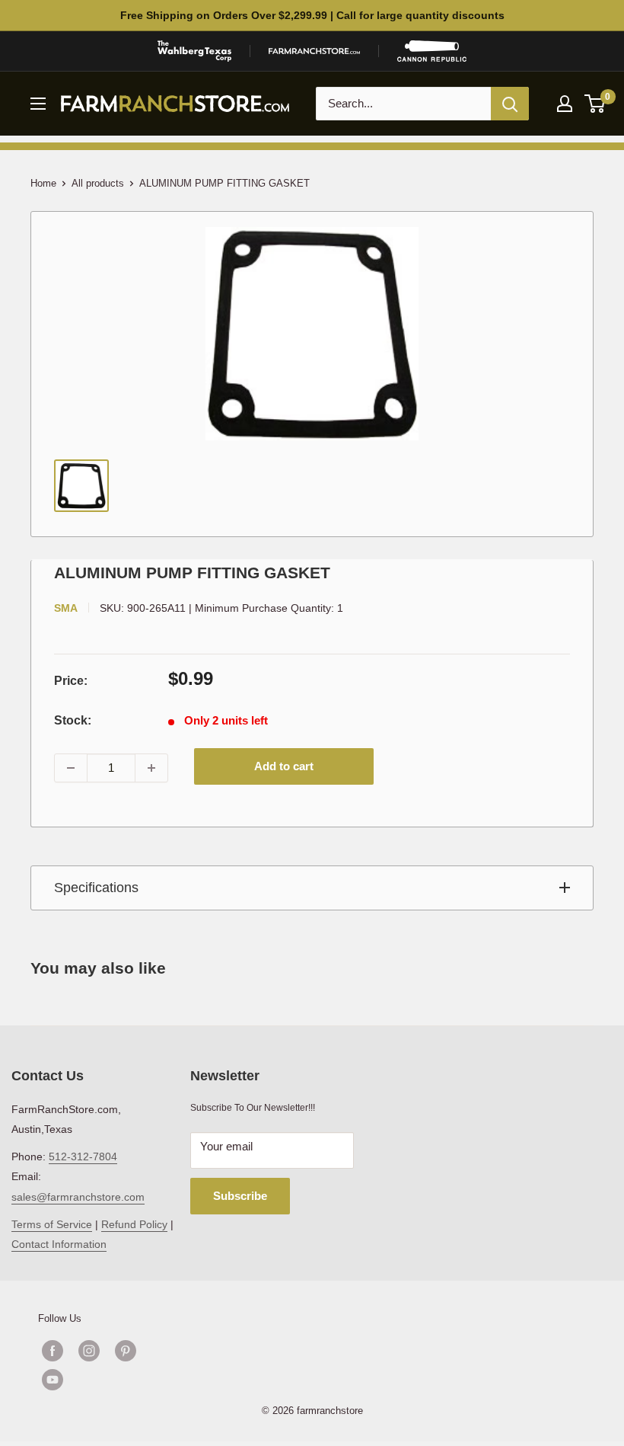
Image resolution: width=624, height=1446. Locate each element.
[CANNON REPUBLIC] (431, 51)
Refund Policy (134, 1224)
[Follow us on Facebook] (52, 1350)
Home (43, 183)
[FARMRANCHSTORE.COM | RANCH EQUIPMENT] (314, 51)
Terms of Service (51, 1224)
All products (98, 183)
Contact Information (59, 1244)
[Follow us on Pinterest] (125, 1350)
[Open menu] (38, 104)
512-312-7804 (83, 1156)
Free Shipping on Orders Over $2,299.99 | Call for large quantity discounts (312, 15)
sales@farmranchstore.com (78, 1197)
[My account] (564, 103)
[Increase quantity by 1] (151, 768)
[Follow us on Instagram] (89, 1350)
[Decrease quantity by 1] (71, 768)
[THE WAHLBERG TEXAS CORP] (194, 51)
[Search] (510, 103)
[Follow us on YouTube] (107, 1379)
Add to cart (284, 766)
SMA (66, 608)
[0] (595, 103)
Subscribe (240, 1195)
